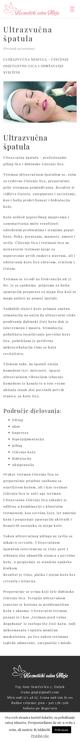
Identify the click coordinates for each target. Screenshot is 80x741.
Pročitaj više (40, 735)
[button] (72, 9)
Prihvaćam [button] (61, 730)
